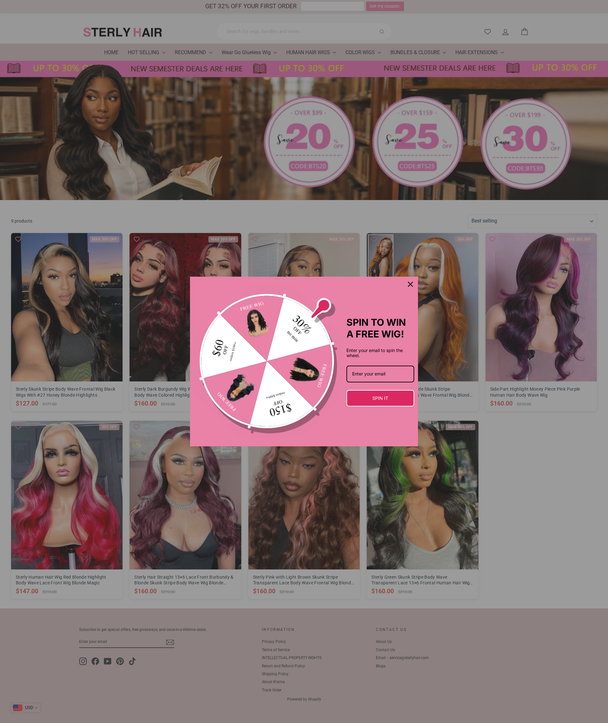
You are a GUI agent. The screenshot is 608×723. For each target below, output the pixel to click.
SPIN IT (380, 398)
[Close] (410, 284)
